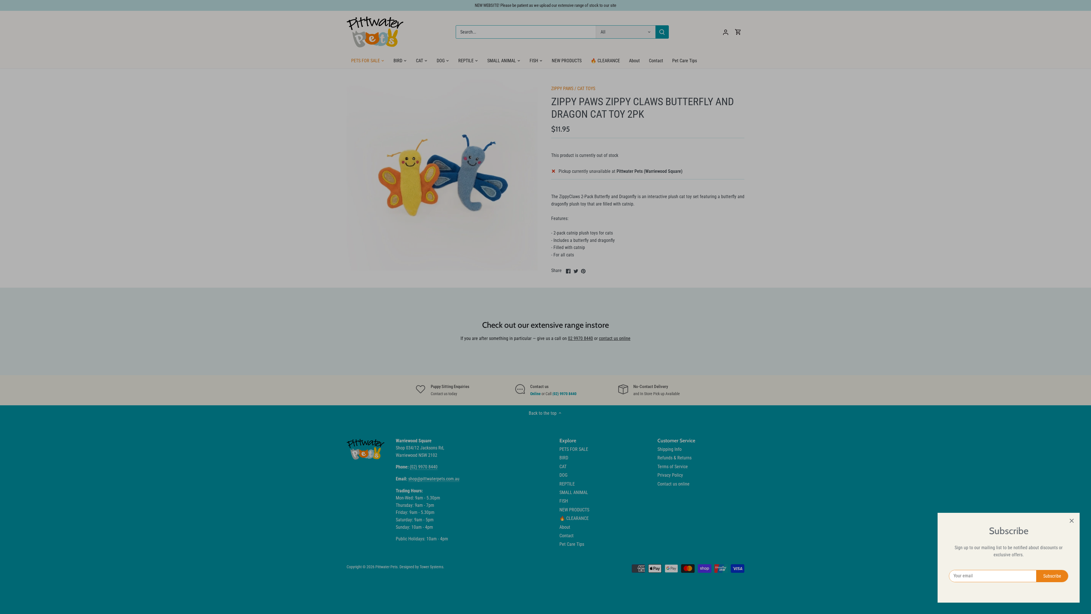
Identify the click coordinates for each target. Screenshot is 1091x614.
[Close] (1071, 521)
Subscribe (1052, 576)
